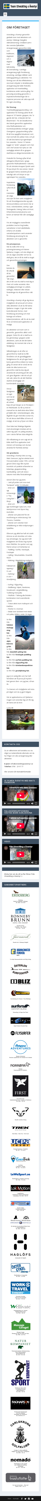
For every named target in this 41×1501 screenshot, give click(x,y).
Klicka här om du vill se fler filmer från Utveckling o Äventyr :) (19, 875)
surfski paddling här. (24, 660)
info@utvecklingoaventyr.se (22, 764)
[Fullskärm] (36, 803)
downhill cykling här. (18, 652)
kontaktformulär (24, 772)
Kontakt (16, 1498)
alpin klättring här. (10, 644)
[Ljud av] (32, 803)
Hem (9, 1498)
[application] (20, 795)
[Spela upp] (5, 803)
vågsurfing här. (21, 663)
